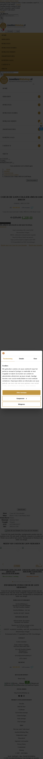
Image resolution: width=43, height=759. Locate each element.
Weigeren (21, 404)
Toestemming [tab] (7, 358)
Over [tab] (35, 358)
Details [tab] (21, 358)
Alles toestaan (21, 392)
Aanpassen (20, 398)
